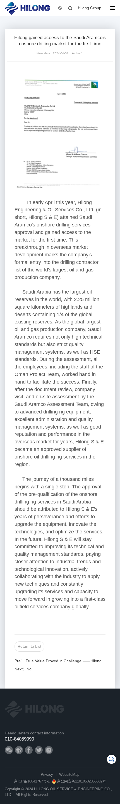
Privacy (47, 774)
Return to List (29, 646)
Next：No (23, 669)
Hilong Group (89, 8)
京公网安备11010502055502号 (81, 781)
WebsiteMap (69, 774)
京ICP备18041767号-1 (32, 781)
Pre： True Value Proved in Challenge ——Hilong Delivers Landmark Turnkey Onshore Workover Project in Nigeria (60, 661)
